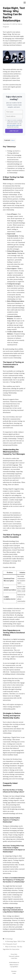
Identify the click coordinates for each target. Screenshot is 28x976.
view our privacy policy (13, 125)
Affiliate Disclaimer (14, 964)
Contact (14, 973)
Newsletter (14, 971)
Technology (9, 939)
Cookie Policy (14, 958)
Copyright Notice (14, 966)
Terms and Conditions (14, 956)
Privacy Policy (14, 954)
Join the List (14, 131)
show (13, 140)
